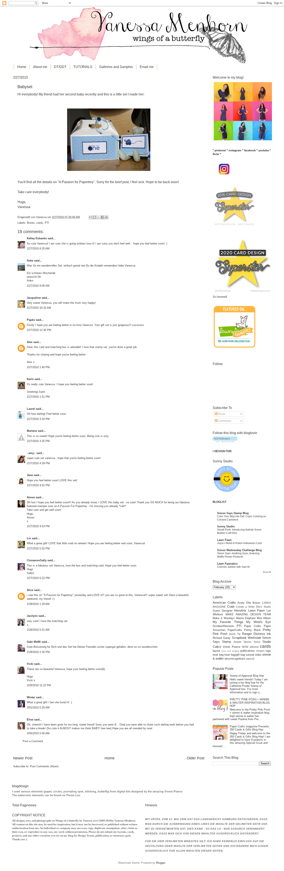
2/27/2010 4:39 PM (38, 463)
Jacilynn (32, 615)
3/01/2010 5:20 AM (38, 707)
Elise (30, 719)
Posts (221, 414)
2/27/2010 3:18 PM (38, 419)
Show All (267, 572)
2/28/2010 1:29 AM (38, 604)
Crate (231, 606)
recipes (260, 651)
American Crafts (224, 602)
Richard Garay (221, 637)
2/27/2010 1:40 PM (38, 367)
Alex (29, 342)
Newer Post (22, 758)
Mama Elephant (246, 618)
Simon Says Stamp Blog (233, 513)
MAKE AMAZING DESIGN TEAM (248, 614)
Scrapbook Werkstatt (246, 637)
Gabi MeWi (34, 641)
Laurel (31, 408)
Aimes (31, 497)
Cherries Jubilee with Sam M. (233, 566)
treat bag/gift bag (234, 654)
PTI (47, 222)
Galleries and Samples (116, 67)
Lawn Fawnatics (227, 563)
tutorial (250, 654)
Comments (224, 420)
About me (40, 67)
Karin (30, 379)
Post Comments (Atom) (44, 766)
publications (247, 650)
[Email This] (91, 217)
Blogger (160, 862)
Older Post (195, 758)
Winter (31, 697)
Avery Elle (244, 602)
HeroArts (240, 610)
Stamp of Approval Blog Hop (247, 675)
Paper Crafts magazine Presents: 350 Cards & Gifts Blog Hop (250, 728)
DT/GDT (60, 67)
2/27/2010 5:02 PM (38, 548)
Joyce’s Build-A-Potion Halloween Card (239, 543)
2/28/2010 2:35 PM (38, 652)
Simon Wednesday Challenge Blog (239, 550)
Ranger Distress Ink (256, 633)
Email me (147, 67)
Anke (30, 260)
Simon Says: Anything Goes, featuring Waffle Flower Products (238, 555)
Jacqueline (34, 297)
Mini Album (264, 618)
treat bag (218, 654)
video (258, 654)
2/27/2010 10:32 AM (39, 307)
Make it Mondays (224, 618)
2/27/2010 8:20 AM (38, 248)
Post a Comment (33, 741)
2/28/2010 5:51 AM (38, 629)
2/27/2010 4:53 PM (38, 526)
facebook (250, 150)
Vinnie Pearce (231, 646)
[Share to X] (98, 217)
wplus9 (250, 659)
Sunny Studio (226, 526)
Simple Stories (242, 642)
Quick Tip (235, 634)
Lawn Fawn (224, 540)
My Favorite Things (228, 622)
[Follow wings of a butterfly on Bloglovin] (225, 441)
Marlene (32, 430)
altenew (254, 647)
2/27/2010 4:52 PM (38, 485)
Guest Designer (222, 610)
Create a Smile (245, 607)
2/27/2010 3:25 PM (38, 441)
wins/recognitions (235, 658)
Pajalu (31, 319)
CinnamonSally (37, 560)
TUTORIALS (82, 67)
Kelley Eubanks (37, 238)
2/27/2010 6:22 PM (38, 578)
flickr (216, 154)
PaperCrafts (235, 630)
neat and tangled (230, 651)
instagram (234, 150)
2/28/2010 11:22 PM (39, 685)
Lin (29, 538)
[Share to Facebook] (102, 217)
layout (216, 650)
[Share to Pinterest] (106, 217)
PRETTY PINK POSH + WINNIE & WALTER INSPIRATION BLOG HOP (250, 702)
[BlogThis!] (95, 217)
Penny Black (252, 630)
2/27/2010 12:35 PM (39, 330)
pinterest (220, 150)
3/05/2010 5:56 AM (38, 733)
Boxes (31, 222)
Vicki (30, 663)
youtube (263, 150)
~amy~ (31, 453)
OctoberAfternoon (223, 626)
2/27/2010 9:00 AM (38, 285)
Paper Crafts (252, 626)
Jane (30, 475)
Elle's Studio (263, 607)
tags (268, 650)
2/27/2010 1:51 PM (38, 396)
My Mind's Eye (258, 622)
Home (21, 67)
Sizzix (257, 642)
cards (39, 222)
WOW (245, 647)
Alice (30, 590)
